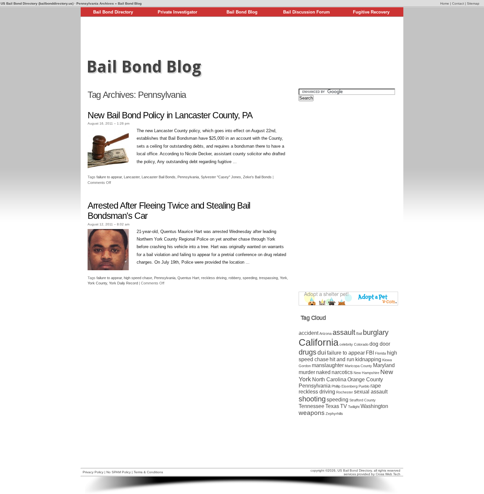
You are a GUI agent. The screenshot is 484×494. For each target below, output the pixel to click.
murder (307, 372)
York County (97, 283)
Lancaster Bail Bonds (158, 177)
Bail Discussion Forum (306, 12)
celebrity (346, 344)
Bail (359, 333)
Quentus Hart (188, 278)
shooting (312, 399)
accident (308, 333)
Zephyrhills (334, 414)
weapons (312, 412)
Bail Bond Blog (242, 12)
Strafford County (362, 400)
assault (344, 332)
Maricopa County (358, 366)
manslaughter (328, 365)
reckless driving (214, 278)
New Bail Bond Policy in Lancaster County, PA (170, 115)
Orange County (365, 379)
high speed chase (138, 278)
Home (444, 3)
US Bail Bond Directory (354, 470)
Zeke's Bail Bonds (257, 177)
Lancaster (132, 177)
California (318, 342)
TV (343, 406)
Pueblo (364, 386)
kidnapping (368, 359)
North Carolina (329, 379)
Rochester (344, 392)
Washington (374, 406)
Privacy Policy (93, 472)
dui (321, 352)
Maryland (384, 365)
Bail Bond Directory (113, 12)
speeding (250, 278)
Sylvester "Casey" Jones (221, 177)
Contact (458, 3)
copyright (317, 470)
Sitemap (473, 3)
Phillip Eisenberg (345, 386)
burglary (376, 332)
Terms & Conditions (148, 472)
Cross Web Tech (388, 474)
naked (323, 372)
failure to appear (109, 177)
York (283, 278)
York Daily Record (123, 283)
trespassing (268, 278)
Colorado (361, 344)
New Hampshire (366, 373)
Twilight (354, 407)
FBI (370, 353)
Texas (332, 406)
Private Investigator (177, 12)
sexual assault (371, 391)
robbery (235, 278)
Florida (380, 353)
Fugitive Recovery (371, 12)
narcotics (342, 372)
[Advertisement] (242, 35)
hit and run (342, 359)
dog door (379, 344)
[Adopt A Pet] (348, 304)
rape (375, 386)
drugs (307, 352)
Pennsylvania (188, 177)
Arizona (325, 333)
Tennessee (311, 406)
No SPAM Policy (118, 472)
